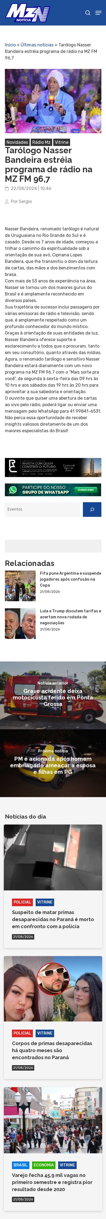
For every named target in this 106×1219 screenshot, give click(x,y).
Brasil (21, 1165)
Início (10, 44)
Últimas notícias (37, 44)
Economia (44, 1165)
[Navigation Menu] (98, 12)
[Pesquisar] (92, 509)
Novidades (17, 142)
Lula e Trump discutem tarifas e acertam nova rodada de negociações (70, 617)
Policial (22, 902)
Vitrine (61, 142)
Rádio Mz (41, 142)
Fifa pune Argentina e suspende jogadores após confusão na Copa (70, 579)
